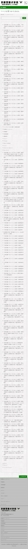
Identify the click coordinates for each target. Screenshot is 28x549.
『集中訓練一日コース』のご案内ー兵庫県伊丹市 (13, 277)
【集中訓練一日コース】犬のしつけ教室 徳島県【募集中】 (13, 62)
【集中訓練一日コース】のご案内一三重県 (12, 406)
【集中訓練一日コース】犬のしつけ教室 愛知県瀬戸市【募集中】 (13, 79)
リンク (5, 145)
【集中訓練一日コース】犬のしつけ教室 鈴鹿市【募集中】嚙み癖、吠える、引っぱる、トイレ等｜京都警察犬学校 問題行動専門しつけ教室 (13, 403)
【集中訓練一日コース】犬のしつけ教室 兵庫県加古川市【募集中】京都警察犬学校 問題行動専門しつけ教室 (13, 43)
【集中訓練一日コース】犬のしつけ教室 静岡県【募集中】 (13, 104)
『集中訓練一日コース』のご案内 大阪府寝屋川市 (13, 263)
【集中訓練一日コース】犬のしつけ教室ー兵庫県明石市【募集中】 (13, 124)
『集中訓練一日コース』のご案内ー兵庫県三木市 (13, 281)
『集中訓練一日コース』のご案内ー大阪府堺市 (13, 229)
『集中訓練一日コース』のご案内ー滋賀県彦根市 (13, 227)
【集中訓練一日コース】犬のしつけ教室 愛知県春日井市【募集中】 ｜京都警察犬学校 (14, 75)
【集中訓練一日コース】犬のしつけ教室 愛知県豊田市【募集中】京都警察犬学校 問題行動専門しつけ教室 (13, 84)
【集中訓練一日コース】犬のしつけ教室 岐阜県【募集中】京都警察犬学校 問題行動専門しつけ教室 (13, 354)
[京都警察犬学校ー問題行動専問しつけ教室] (12, 3)
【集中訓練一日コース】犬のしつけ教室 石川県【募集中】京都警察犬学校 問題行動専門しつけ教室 (13, 348)
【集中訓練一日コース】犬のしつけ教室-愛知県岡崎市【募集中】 (14, 120)
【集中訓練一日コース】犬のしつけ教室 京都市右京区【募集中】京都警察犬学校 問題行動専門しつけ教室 (13, 442)
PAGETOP (23, 476)
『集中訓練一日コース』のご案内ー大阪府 (12, 245)
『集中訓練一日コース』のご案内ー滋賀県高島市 (13, 210)
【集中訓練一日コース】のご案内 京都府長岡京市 (13, 160)
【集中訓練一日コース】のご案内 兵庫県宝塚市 (13, 212)
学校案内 (5, 131)
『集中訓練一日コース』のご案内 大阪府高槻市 (13, 240)
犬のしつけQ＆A (7, 143)
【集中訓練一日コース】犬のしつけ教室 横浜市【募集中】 (13, 89)
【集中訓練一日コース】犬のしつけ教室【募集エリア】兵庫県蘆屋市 (13, 274)
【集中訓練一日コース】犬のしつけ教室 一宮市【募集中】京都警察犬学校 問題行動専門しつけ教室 (13, 26)
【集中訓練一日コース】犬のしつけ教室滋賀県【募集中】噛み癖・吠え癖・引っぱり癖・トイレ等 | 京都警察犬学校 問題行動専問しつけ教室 (13, 411)
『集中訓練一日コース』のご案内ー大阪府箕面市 (13, 266)
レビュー (5, 138)
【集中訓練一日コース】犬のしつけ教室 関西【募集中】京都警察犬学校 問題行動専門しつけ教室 (13, 416)
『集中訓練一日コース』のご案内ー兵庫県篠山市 (13, 291)
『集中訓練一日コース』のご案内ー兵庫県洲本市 (13, 271)
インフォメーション (8, 467)
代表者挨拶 (6, 134)
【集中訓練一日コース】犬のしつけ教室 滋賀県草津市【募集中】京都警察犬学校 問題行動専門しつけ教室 (13, 188)
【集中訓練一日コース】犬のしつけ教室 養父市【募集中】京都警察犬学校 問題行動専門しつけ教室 (13, 295)
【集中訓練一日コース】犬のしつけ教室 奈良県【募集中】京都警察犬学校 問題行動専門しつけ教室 (13, 392)
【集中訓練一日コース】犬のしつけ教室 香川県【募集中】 (13, 108)
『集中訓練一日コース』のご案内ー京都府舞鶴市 (13, 171)
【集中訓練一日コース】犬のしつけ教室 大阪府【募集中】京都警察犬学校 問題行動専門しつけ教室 (13, 310)
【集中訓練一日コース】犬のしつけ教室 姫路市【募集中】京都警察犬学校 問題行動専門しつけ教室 (13, 376)
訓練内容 (5, 136)
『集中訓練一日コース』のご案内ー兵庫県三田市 (13, 288)
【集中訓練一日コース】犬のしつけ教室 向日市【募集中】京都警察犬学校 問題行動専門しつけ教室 (13, 453)
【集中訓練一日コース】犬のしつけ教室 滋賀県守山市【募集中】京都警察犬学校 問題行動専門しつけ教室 (13, 194)
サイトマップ (6, 150)
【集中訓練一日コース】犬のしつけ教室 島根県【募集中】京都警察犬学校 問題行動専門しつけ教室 (13, 54)
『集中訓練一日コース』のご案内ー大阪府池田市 (13, 236)
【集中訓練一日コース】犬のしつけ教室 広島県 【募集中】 (13, 58)
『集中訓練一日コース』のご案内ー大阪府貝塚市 (13, 243)
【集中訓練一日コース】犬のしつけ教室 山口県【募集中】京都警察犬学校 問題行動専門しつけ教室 (13, 48)
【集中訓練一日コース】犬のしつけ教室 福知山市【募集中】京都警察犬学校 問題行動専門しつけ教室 (13, 167)
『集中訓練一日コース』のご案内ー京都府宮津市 (13, 173)
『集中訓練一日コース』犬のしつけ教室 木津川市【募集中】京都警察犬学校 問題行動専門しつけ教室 (13, 183)
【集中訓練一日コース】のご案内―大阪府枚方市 (13, 238)
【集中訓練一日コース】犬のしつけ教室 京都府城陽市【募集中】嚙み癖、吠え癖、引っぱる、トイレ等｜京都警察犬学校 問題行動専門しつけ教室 (13, 316)
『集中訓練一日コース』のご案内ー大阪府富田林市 (13, 259)
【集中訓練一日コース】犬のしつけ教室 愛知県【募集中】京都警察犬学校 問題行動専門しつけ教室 (13, 322)
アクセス (5, 141)
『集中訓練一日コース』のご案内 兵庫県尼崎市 (13, 215)
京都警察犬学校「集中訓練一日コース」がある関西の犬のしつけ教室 (13, 233)
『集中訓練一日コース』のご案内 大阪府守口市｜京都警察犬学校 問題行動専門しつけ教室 (13, 305)
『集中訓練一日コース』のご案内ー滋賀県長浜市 (13, 222)
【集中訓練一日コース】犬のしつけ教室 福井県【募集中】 (13, 92)
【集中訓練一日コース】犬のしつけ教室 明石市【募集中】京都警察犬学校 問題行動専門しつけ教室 (13, 370)
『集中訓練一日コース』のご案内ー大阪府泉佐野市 (13, 255)
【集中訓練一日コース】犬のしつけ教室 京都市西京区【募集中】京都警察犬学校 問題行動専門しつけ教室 (13, 447)
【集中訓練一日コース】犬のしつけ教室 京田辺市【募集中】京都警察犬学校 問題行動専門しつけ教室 (13, 177)
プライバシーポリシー (8, 147)
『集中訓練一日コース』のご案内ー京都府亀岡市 (13, 163)
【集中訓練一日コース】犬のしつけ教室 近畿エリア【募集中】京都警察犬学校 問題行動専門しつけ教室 (13, 359)
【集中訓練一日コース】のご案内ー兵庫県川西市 (13, 284)
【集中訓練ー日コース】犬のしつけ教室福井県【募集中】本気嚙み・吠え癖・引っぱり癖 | (13, 343)
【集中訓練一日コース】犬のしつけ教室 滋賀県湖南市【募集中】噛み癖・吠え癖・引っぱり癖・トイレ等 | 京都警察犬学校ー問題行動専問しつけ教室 (14, 200)
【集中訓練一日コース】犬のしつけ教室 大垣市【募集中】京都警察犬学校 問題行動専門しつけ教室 (13, 386)
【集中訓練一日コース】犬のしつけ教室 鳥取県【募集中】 (13, 116)
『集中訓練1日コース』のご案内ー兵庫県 (12, 286)
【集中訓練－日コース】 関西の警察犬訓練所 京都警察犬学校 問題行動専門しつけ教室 (13, 421)
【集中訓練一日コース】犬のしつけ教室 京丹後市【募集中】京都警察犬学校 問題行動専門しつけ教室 (13, 458)
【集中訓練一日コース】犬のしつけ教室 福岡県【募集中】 (13, 96)
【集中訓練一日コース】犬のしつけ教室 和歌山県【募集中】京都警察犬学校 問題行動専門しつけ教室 (13, 365)
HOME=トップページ (8, 129)
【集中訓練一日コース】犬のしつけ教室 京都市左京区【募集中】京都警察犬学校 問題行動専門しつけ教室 (13, 37)
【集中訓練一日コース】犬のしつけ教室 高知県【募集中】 (13, 112)
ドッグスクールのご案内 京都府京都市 (12, 127)
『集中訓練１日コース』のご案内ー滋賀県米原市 (13, 225)
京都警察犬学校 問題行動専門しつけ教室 (14, 544)
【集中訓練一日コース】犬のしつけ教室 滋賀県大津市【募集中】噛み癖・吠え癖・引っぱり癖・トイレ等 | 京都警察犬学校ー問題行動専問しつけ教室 (13, 155)
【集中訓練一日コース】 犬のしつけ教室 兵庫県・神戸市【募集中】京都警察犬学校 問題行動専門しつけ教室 (13, 219)
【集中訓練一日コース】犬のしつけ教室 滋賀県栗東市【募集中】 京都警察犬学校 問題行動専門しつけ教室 (13, 206)
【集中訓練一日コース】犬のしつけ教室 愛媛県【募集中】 (13, 66)
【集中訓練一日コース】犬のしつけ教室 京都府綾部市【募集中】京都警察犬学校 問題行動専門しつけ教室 (13, 328)
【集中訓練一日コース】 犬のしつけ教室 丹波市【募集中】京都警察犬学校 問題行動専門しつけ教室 (13, 300)
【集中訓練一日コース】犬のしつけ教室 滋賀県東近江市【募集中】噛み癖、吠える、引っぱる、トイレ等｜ (13, 333)
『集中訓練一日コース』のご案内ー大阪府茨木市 (13, 247)
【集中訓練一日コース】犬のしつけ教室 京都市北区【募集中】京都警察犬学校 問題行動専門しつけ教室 (13, 32)
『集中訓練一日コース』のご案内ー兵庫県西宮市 (13, 268)
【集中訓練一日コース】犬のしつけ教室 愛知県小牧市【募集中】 (13, 70)
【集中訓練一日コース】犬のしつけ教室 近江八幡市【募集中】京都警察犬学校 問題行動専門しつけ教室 (13, 339)
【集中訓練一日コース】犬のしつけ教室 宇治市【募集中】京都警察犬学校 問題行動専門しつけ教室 (13, 436)
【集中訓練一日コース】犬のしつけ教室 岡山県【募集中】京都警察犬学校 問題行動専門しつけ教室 (13, 381)
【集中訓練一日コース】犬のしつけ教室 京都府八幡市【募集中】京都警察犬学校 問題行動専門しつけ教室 (13, 426)
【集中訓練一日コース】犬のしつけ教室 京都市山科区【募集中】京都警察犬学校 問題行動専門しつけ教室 (13, 431)
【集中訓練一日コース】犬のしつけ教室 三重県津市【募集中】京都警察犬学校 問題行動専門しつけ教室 (13, 397)
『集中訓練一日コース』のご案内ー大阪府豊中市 (13, 252)
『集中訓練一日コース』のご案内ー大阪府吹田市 (13, 250)
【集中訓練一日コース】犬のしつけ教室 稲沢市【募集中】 (13, 100)
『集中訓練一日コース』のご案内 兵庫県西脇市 (13, 279)
